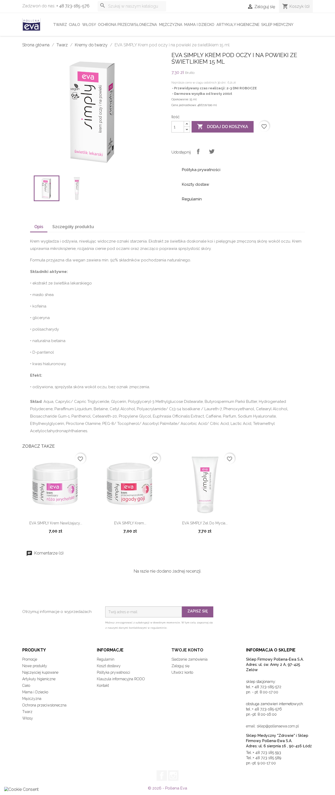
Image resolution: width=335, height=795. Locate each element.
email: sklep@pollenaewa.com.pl (272, 726)
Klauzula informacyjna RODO (121, 679)
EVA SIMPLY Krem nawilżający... (55, 523)
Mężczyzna (170, 24)
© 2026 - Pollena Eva (167, 788)
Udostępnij (198, 151)
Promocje (29, 659)
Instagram (173, 775)
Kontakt (103, 685)
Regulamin (105, 659)
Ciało (74, 24)
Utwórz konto (182, 672)
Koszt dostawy (109, 666)
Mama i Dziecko (199, 24)
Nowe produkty (34, 666)
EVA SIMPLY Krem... (130, 523)
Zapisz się (197, 611)
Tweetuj (211, 151)
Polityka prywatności (113, 672)
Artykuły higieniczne (237, 24)
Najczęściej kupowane (40, 672)
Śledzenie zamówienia (189, 659)
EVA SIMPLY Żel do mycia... (205, 523)
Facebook (162, 775)
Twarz (60, 24)
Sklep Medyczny (277, 24)
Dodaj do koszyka (222, 126)
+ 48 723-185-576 (73, 5)
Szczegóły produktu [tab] (73, 226)
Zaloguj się (180, 666)
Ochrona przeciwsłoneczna (127, 24)
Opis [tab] (38, 226)
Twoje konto (187, 650)
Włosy (89, 24)
